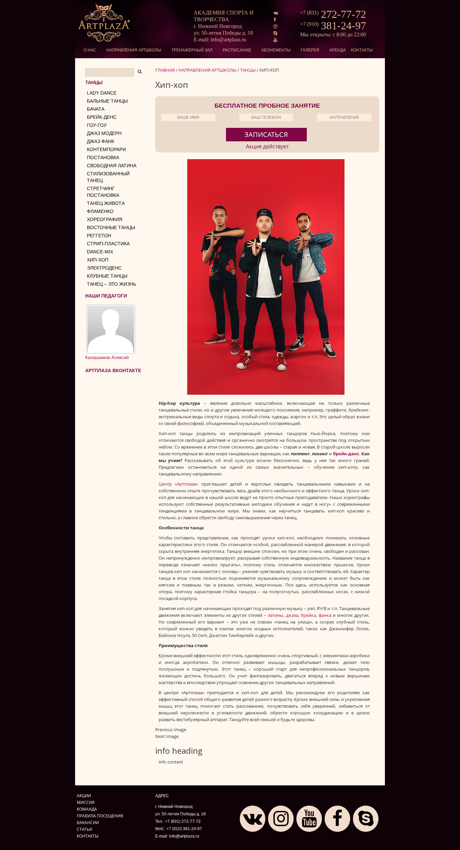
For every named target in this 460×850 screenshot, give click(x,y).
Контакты (362, 49)
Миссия (86, 802)
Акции (84, 795)
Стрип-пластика (108, 243)
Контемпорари (106, 149)
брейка (308, 615)
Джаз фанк (100, 141)
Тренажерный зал (191, 49)
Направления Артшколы (133, 49)
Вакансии (88, 822)
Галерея (310, 49)
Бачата (95, 109)
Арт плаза (104, 23)
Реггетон (99, 235)
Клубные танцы (107, 276)
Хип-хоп (97, 259)
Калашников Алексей (107, 357)
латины (275, 615)
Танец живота (106, 203)
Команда (87, 809)
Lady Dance (102, 93)
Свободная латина (111, 165)
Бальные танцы (107, 101)
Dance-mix (100, 251)
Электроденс (104, 268)
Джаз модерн (104, 133)
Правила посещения (100, 815)
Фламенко (100, 211)
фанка (325, 615)
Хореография (104, 219)
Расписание (237, 49)
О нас (90, 49)
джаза (292, 615)
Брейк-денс (102, 117)
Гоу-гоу (97, 125)
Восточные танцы (111, 227)
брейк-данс (346, 454)
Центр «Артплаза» (178, 484)
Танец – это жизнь (111, 284)
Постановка (103, 157)
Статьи (84, 829)
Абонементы (276, 49)
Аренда (337, 49)
